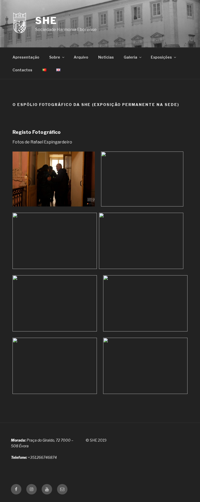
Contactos (22, 70)
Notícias (106, 57)
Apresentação (25, 57)
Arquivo (81, 57)
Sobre (54, 57)
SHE (46, 20)
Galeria (130, 57)
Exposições (161, 57)
